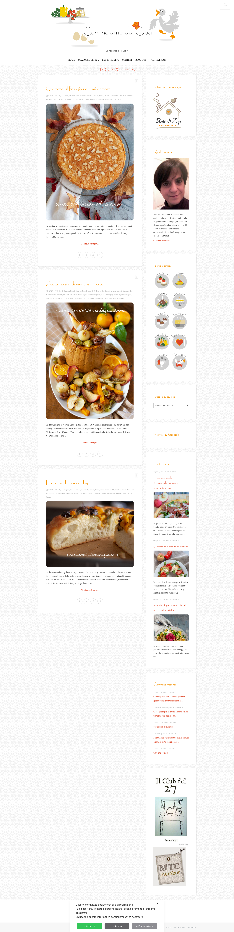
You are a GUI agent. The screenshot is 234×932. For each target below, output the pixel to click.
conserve (89, 96)
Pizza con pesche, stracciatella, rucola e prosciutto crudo (165, 482)
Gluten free (108, 291)
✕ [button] (157, 903)
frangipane (108, 99)
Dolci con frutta (128, 96)
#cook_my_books (65, 99)
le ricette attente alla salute (121, 291)
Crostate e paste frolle (111, 96)
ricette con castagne (58, 294)
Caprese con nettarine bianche (170, 546)
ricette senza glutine (94, 294)
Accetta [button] (90, 926)
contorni (90, 291)
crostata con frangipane (97, 99)
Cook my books (98, 96)
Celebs (66, 96)
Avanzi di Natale (100, 493)
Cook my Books (88, 298)
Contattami (158, 59)
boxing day (110, 493)
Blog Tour (141, 59)
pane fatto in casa (120, 490)
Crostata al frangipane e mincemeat (78, 88)
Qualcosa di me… (88, 59)
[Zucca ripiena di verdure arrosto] (90, 361)
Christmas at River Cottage (80, 99)
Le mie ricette (110, 59)
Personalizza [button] (145, 926)
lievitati (112, 490)
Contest (127, 59)
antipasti (66, 490)
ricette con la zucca (71, 294)
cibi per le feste (74, 96)
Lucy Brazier (117, 99)
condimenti (83, 291)
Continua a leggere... (90, 244)
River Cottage (108, 298)
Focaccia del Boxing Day (67, 482)
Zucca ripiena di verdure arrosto (74, 283)
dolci (120, 96)
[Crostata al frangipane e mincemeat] (90, 162)
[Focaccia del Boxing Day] (90, 534)
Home (71, 59)
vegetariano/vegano (125, 294)
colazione (83, 96)
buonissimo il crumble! (163, 726)
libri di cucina (50, 99)
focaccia (48, 497)
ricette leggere (82, 294)
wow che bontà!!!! (161, 752)
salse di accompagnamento (109, 294)
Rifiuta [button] (118, 926)
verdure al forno (118, 298)
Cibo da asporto (75, 490)
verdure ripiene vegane (53, 298)
